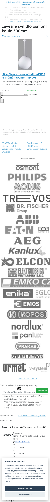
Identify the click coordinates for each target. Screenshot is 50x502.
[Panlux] (27, 335)
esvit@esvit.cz (39, 415)
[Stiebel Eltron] (27, 356)
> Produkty (14, 8)
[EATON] (19, 230)
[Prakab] (27, 346)
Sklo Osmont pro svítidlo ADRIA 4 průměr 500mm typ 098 (23, 76)
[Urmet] (14, 367)
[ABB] (27, 219)
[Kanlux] (27, 251)
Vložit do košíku (30, 94)
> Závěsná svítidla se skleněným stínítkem (21, 12)
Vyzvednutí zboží (35, 427)
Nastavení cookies (25, 495)
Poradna (7, 434)
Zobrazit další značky (27, 378)
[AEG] (27, 240)
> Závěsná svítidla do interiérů (16, 10)
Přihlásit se (42, 391)
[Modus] (27, 187)
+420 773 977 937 (25, 415)
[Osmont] (27, 166)
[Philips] (27, 177)
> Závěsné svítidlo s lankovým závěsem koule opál (24, 19)
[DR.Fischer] (27, 209)
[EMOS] (27, 304)
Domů (6, 8)
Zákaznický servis (12, 427)
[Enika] (18, 293)
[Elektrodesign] (27, 272)
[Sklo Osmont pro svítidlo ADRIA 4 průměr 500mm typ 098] (25, 54)
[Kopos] (27, 314)
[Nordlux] (27, 325)
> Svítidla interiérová (37, 8)
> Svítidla (24, 8)
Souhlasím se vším (25, 488)
